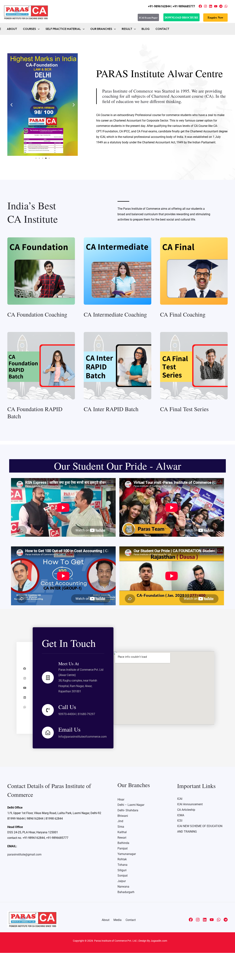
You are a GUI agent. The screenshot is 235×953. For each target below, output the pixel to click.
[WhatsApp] (226, 6)
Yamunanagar (127, 854)
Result (127, 29)
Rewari (122, 837)
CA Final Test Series (184, 409)
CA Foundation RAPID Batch (34, 412)
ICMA (180, 815)
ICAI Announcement (190, 804)
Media (117, 920)
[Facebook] (200, 6)
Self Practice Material (63, 29)
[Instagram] (205, 6)
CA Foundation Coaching (37, 314)
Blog (146, 29)
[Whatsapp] (25, 707)
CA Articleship (186, 809)
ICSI (179, 820)
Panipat (123, 848)
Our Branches (101, 29)
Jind (120, 821)
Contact (162, 29)
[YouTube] (215, 6)
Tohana (122, 864)
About (12, 29)
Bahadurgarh (126, 892)
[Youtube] (25, 688)
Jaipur (122, 881)
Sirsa (121, 826)
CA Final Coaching (182, 314)
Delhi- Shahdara (128, 810)
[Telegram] (221, 6)
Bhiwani (123, 816)
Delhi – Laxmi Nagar (131, 805)
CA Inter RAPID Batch (111, 409)
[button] (215, 17)
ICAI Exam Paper (148, 17)
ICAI (179, 798)
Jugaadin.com (158, 940)
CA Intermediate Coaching (115, 314)
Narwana (123, 886)
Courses (29, 29)
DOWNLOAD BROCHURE (181, 17)
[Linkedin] (210, 6)
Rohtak (122, 859)
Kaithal (122, 832)
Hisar (121, 799)
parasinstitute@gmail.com (24, 854)
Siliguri (122, 870)
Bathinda (123, 843)
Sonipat (123, 875)
